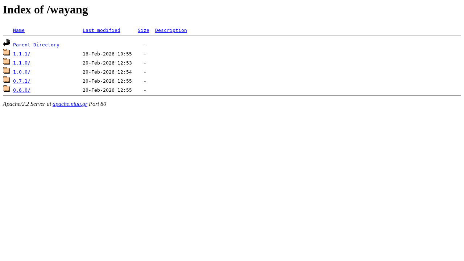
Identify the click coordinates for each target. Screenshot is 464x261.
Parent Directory (36, 44)
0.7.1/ (21, 81)
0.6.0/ (21, 90)
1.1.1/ (21, 54)
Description (171, 30)
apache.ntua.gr (70, 104)
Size (143, 30)
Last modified (101, 30)
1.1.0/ (21, 63)
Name (19, 30)
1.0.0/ (21, 72)
